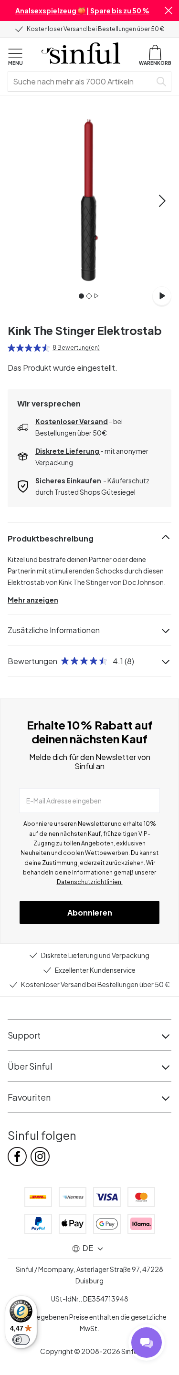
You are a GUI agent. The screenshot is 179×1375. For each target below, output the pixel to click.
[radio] (11, 348)
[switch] (21, 1339)
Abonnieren (89, 912)
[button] (168, 10)
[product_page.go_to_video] (161, 295)
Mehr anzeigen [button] (33, 599)
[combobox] (81, 81)
